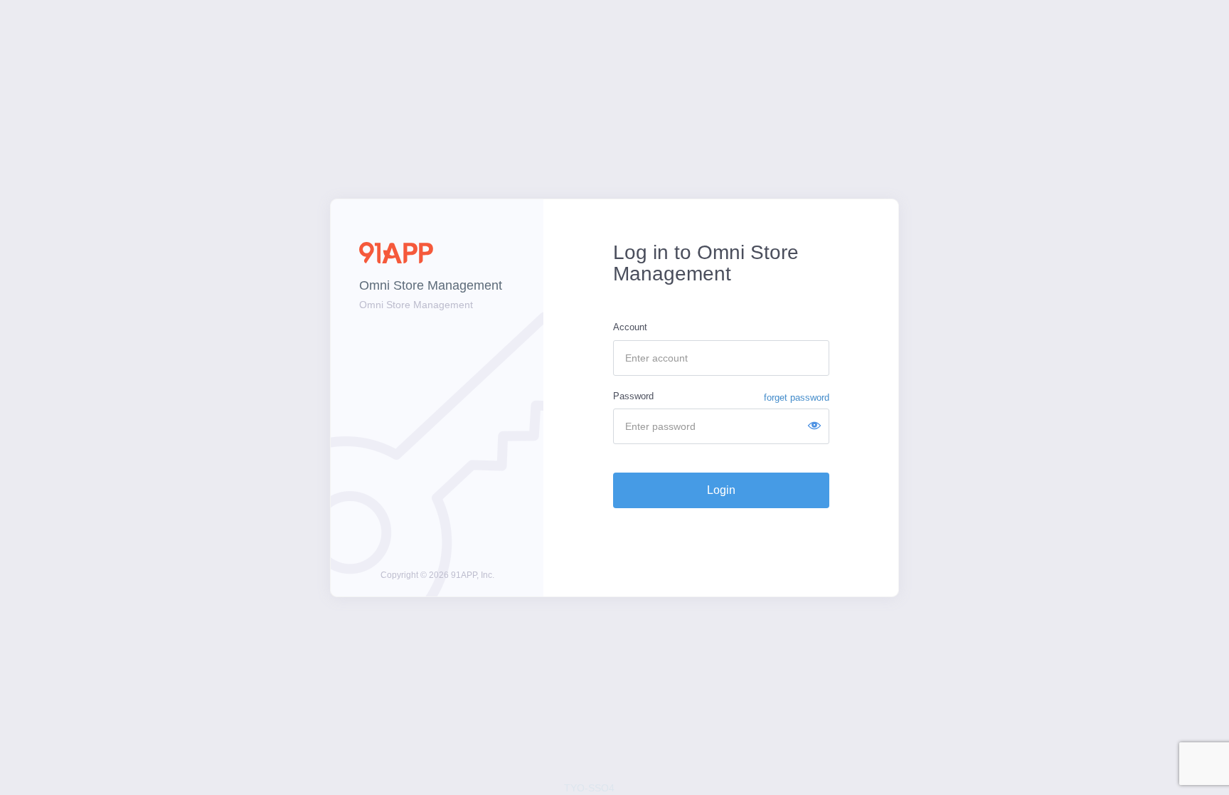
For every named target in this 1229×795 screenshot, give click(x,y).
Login (721, 490)
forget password (796, 397)
